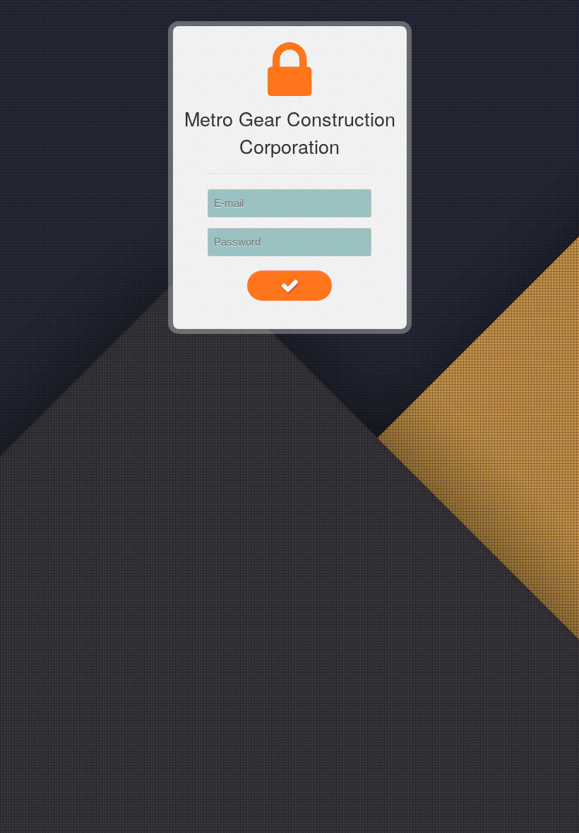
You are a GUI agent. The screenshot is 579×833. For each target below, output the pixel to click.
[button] (289, 285)
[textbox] (289, 203)
